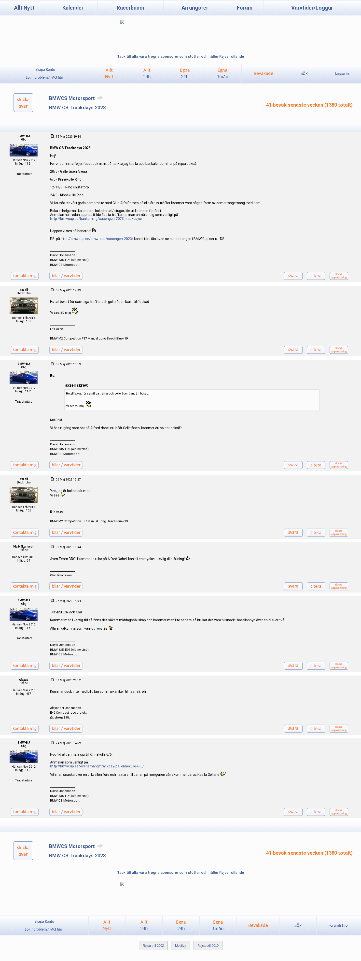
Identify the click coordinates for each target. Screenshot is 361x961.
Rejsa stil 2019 (208, 945)
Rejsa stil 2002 (153, 945)
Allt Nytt (24, 8)
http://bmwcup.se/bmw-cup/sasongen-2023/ (97, 239)
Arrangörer (194, 8)
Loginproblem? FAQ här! (45, 78)
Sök (304, 73)
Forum (244, 8)
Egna (185, 73)
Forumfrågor (339, 926)
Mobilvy (180, 945)
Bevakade (263, 73)
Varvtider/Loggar (312, 8)
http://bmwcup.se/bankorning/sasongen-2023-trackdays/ (96, 219)
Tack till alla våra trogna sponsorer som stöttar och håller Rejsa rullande (180, 56)
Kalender (72, 8)
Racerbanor (131, 8)
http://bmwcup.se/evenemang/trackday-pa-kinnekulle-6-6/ (97, 766)
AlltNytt (109, 73)
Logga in (342, 74)
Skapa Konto (45, 70)
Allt (147, 73)
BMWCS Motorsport (72, 98)
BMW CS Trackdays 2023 (77, 108)
